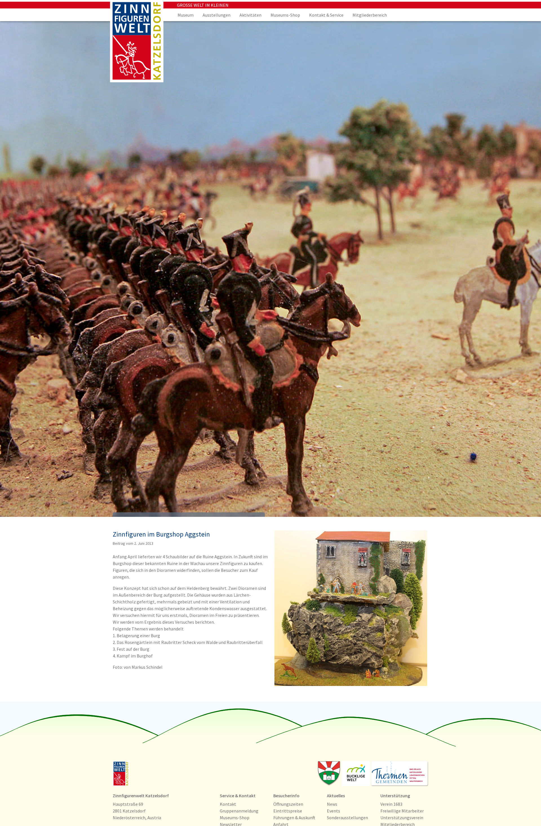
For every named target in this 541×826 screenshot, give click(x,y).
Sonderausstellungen (347, 817)
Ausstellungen (216, 15)
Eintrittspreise (287, 811)
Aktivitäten (250, 15)
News (332, 804)
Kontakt (228, 804)
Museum (186, 15)
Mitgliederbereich (369, 15)
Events (333, 811)
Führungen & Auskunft (294, 817)
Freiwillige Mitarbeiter (402, 811)
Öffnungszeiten (288, 804)
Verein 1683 (391, 804)
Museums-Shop (285, 15)
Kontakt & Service (326, 15)
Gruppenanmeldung (239, 811)
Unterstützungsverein (401, 817)
